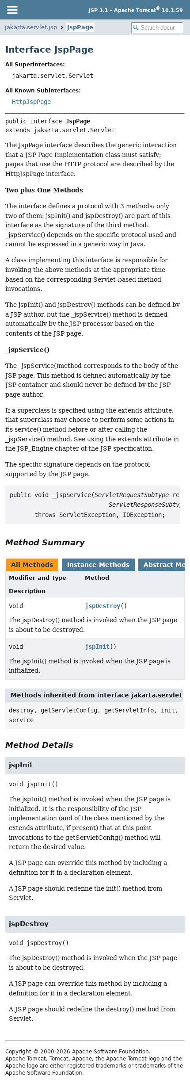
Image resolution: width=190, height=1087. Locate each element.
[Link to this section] (91, 542)
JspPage (80, 27)
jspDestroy (102, 605)
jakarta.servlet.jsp (31, 27)
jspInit (97, 646)
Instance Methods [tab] (98, 564)
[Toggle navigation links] (11, 10)
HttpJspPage (31, 101)
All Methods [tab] (32, 564)
